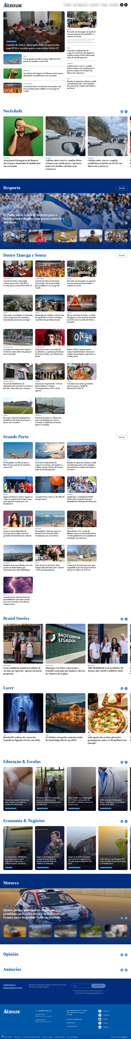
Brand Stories (114, 5)
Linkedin (105, 1027)
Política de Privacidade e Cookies (31, 1037)
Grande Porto (94, 5)
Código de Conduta (60, 1037)
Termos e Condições (47, 1037)
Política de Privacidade (92, 993)
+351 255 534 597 (40, 1020)
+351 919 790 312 (40, 1014)
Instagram (106, 1015)
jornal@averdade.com (44, 1010)
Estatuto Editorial (7, 1037)
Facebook (106, 1011)
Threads (105, 1023)
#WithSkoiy (125, 1037)
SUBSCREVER (98, 986)
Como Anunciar (72, 1026)
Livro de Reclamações (72, 1037)
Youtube (105, 1019)
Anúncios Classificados (74, 1019)
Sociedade (67, 5)
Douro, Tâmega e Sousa (80, 5)
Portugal (104, 5)
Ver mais (122, 188)
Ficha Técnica (17, 1037)
